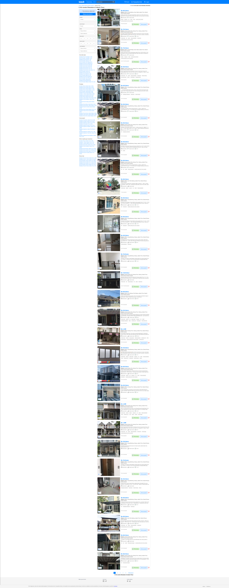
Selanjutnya (130, 573)
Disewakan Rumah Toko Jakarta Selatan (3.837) (87, 115)
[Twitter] (106, 581)
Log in (147, 2)
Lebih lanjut (115, 586)
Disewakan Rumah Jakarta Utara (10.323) (86, 87)
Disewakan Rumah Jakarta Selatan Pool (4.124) (87, 109)
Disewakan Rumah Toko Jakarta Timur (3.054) (87, 144)
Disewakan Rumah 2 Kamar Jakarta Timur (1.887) (88, 157)
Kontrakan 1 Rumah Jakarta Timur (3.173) (86, 143)
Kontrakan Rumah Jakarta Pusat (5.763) (86, 96)
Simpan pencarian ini (87, 14)
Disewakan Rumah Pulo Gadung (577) (85, 63)
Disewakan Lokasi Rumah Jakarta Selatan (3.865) (88, 114)
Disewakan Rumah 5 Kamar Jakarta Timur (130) (87, 165)
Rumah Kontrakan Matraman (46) (85, 75)
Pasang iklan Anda (137, 2)
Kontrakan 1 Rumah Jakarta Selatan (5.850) (86, 93)
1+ (84, 38)
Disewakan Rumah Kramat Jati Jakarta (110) (87, 70)
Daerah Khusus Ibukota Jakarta (88, 5)
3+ (90, 38)
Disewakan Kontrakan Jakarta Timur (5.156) (86, 121)
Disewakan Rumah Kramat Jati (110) (85, 68)
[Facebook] (103, 581)
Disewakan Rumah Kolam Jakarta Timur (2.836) (87, 148)
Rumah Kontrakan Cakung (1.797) (85, 60)
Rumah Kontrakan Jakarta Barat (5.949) (86, 91)
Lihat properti (144, 24)
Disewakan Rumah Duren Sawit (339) (85, 64)
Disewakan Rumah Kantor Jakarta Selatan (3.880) (88, 113)
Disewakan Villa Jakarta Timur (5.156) (85, 123)
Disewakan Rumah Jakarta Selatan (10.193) (86, 89)
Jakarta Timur (97, 5)
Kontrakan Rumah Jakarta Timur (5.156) (86, 140)
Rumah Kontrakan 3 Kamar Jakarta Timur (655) (87, 160)
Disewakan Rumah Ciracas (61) (84, 72)
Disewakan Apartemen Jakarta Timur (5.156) (87, 122)
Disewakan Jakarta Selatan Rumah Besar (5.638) (87, 97)
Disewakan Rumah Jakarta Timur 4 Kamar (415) (87, 163)
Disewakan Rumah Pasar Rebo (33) (85, 76)
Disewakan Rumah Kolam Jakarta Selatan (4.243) (87, 105)
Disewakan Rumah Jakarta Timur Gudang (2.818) (87, 149)
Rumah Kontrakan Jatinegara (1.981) (85, 58)
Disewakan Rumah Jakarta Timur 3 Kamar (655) (87, 161)
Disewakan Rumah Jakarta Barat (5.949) (86, 92)
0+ (81, 38)
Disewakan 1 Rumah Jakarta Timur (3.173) (86, 142)
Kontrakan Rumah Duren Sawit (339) (85, 66)
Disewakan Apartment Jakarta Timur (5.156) (87, 125)
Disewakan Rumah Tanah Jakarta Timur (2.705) (87, 151)
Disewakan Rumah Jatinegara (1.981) (85, 56)
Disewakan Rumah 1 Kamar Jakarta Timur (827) (87, 159)
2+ (87, 38)
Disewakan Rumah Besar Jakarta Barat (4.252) (87, 104)
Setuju (204, 586)
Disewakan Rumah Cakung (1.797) (85, 59)
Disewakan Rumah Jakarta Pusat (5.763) (86, 95)
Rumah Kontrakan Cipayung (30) (85, 79)
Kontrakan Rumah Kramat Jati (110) (85, 67)
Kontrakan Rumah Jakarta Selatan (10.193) (86, 88)
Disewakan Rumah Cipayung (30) (85, 80)
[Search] (113, 2)
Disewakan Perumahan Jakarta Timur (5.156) (87, 120)
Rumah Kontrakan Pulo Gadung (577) (85, 62)
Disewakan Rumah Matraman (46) (85, 73)
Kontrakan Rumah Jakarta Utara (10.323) (86, 86)
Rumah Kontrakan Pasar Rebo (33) (85, 77)
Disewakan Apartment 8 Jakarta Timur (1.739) (87, 131)
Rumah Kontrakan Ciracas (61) (84, 71)
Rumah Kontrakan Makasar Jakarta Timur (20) (87, 81)
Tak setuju (208, 586)
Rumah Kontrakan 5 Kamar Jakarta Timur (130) (87, 164)
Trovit (80, 5)
